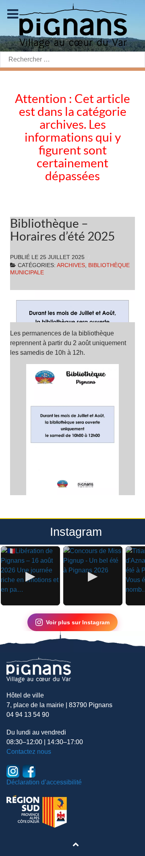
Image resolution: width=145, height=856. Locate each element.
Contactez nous (28, 751)
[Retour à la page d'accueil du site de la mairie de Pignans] (72, 25)
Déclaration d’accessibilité (44, 782)
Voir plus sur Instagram (78, 622)
